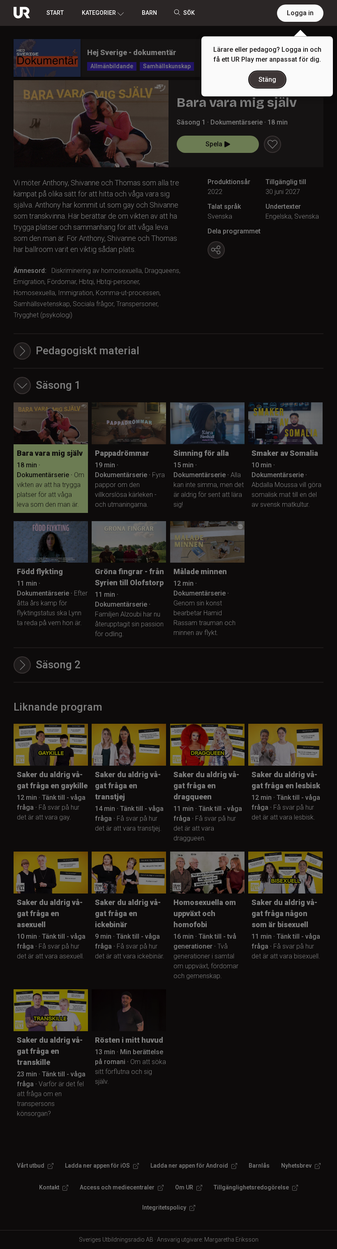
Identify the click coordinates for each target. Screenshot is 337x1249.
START (55, 12)
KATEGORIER (99, 12)
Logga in (300, 13)
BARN (149, 12)
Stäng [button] (267, 79)
